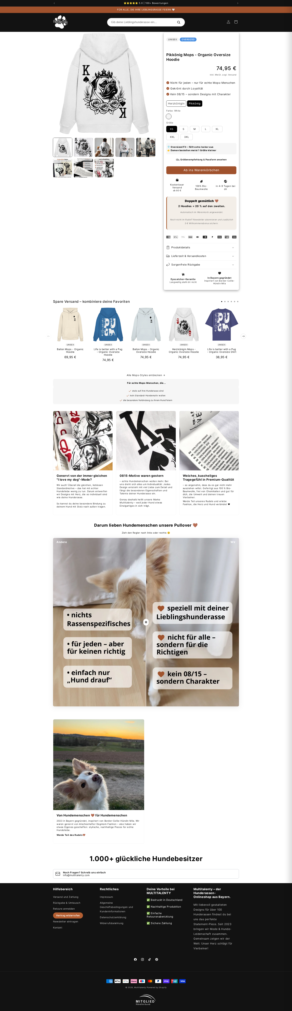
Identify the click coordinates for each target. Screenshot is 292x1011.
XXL (172, 136)
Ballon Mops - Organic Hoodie (70, 350)
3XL (186, 136)
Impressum (106, 896)
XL (217, 129)
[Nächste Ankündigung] (237, 3)
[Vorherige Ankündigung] (54, 3)
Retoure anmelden (64, 908)
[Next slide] (243, 336)
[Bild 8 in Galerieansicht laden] (104, 168)
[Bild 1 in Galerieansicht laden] (62, 147)
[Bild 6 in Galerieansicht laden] (62, 168)
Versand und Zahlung (65, 896)
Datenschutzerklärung (113, 917)
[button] (236, 22)
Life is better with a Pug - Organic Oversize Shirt (221, 350)
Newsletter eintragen (65, 921)
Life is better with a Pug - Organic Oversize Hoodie (108, 352)
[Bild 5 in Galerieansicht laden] (145, 147)
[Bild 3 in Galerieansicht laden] (104, 147)
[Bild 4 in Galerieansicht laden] (125, 147)
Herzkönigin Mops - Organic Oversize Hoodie (184, 350)
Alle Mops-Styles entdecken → (146, 375)
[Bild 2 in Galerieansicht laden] (83, 147)
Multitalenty (140, 987)
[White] (168, 116)
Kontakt (57, 927)
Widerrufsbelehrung (112, 923)
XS (171, 129)
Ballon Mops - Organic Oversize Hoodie (146, 350)
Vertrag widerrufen (68, 915)
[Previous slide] (48, 336)
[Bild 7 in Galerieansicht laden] (83, 168)
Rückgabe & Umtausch (66, 902)
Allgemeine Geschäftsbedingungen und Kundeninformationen (116, 907)
